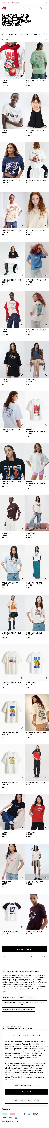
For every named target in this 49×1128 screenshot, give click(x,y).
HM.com (5, 1027)
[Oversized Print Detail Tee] (12, 409)
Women (14, 1027)
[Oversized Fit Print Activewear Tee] (36, 409)
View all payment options (10, 1121)
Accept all (26, 1092)
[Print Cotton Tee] (36, 862)
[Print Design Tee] (12, 563)
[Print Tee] (12, 60)
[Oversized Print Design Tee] (36, 60)
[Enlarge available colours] (3, 384)
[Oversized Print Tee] (12, 461)
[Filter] (45, 39)
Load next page (24, 949)
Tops (21, 1027)
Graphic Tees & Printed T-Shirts (17, 1029)
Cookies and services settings (26, 1101)
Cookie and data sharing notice (26, 1085)
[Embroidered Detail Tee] (36, 762)
